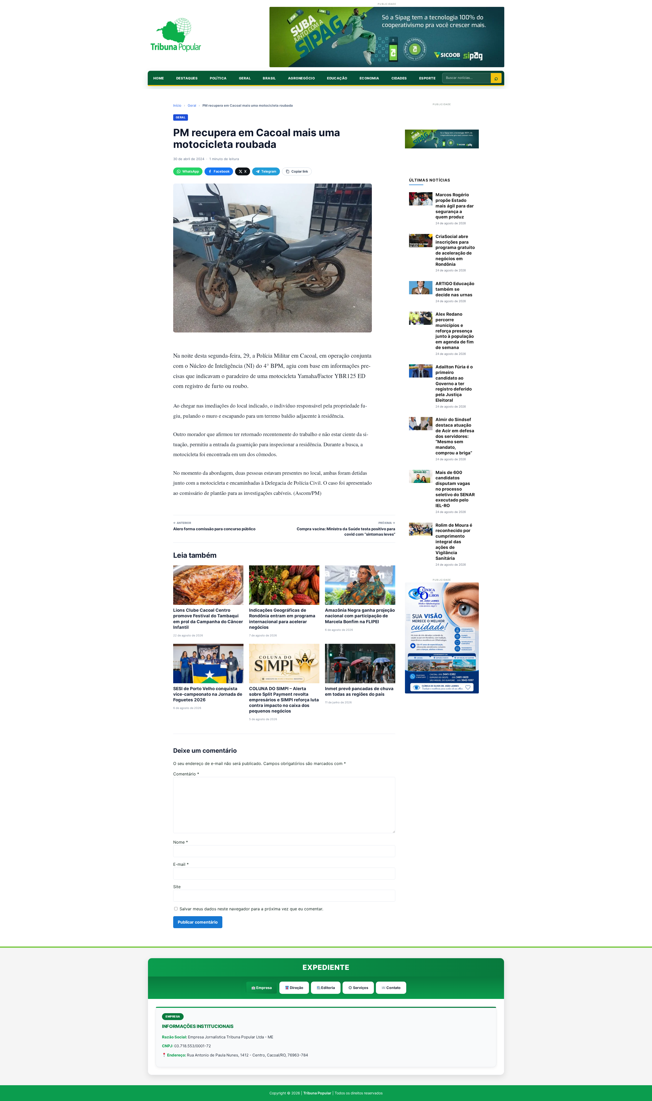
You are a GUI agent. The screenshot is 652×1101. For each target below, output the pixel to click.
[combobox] (466, 77)
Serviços (360, 987)
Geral (245, 78)
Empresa (263, 987)
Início (177, 105)
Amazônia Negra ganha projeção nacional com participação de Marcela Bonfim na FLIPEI (360, 616)
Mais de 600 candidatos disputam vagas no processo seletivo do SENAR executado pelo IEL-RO (455, 489)
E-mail (181, 864)
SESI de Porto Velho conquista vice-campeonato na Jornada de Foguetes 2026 (207, 694)
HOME (158, 78)
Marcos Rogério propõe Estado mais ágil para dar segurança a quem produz (455, 205)
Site (177, 886)
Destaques (187, 78)
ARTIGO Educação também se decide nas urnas (455, 289)
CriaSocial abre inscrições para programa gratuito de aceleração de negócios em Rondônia (455, 250)
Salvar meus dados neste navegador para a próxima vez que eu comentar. (251, 908)
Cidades (399, 78)
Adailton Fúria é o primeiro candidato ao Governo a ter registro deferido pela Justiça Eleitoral (454, 383)
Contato (393, 987)
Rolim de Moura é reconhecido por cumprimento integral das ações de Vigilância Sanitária (454, 542)
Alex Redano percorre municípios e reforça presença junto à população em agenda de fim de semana (455, 331)
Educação (337, 78)
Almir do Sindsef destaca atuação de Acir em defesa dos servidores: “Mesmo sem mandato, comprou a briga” (455, 436)
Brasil (269, 78)
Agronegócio (301, 78)
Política (218, 78)
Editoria (327, 987)
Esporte (427, 78)
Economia (369, 78)
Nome (180, 842)
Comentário (186, 773)
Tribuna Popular (317, 1093)
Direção (296, 987)
